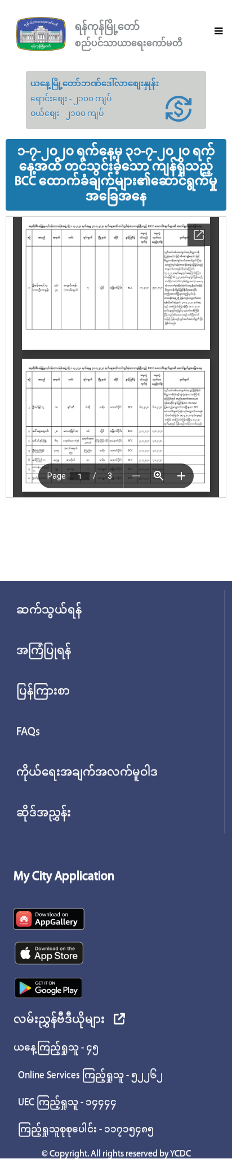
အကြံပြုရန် (43, 651)
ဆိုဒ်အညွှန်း (43, 813)
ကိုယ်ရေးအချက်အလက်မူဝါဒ (87, 772)
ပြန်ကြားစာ (43, 691)
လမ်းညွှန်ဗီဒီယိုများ (59, 1020)
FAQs (28, 732)
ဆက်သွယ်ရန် (49, 610)
